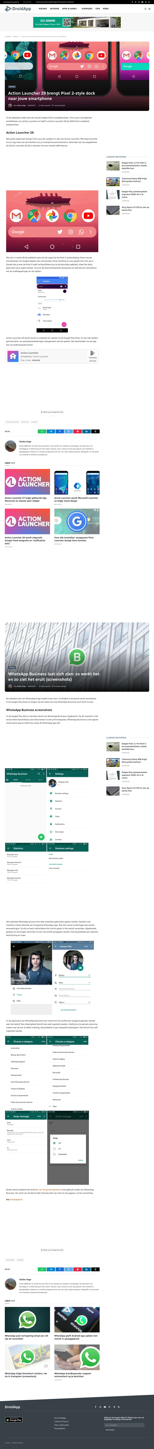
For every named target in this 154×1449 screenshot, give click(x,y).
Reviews (54, 8)
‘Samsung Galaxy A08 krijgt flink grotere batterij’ (55, 2)
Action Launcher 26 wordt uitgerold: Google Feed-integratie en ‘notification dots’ (25, 540)
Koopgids (87, 8)
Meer (106, 8)
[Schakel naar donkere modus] (145, 9)
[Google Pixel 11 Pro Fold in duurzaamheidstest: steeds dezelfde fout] (113, 165)
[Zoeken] (149, 8)
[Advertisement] (52, 169)
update (34, 422)
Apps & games (69, 8)
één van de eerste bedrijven (48, 1189)
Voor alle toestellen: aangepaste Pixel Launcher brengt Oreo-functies (73, 539)
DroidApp (8, 36)
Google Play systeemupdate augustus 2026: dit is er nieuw (134, 194)
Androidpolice (16, 1199)
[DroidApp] (18, 8)
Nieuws (43, 8)
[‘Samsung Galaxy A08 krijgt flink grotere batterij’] (113, 181)
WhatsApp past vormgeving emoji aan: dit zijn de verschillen (26, 1337)
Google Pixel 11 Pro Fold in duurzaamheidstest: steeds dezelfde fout (134, 165)
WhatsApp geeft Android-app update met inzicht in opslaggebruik (75, 1337)
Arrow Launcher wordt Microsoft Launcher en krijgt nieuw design (76, 499)
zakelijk (20, 1260)
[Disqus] (52, 586)
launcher (25, 422)
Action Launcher (29, 352)
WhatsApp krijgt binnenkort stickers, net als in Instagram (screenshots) (26, 1375)
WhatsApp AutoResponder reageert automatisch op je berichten (72, 1375)
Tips (97, 8)
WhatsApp (10, 1260)
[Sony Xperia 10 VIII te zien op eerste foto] (113, 210)
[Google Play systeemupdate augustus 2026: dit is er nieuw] (113, 194)
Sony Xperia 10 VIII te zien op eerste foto (135, 208)
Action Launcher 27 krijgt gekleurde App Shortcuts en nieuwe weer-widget (26, 499)
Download (92, 358)
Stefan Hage (21, 105)
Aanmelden (110, 1430)
